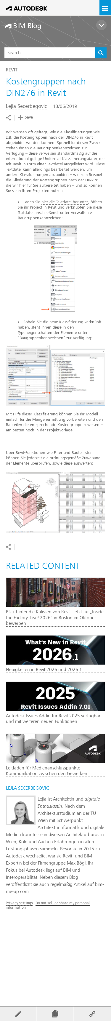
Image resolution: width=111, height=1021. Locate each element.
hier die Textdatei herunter (64, 201)
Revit (11, 70)
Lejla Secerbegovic (26, 106)
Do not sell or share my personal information (48, 905)
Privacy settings (19, 902)
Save (29, 117)
